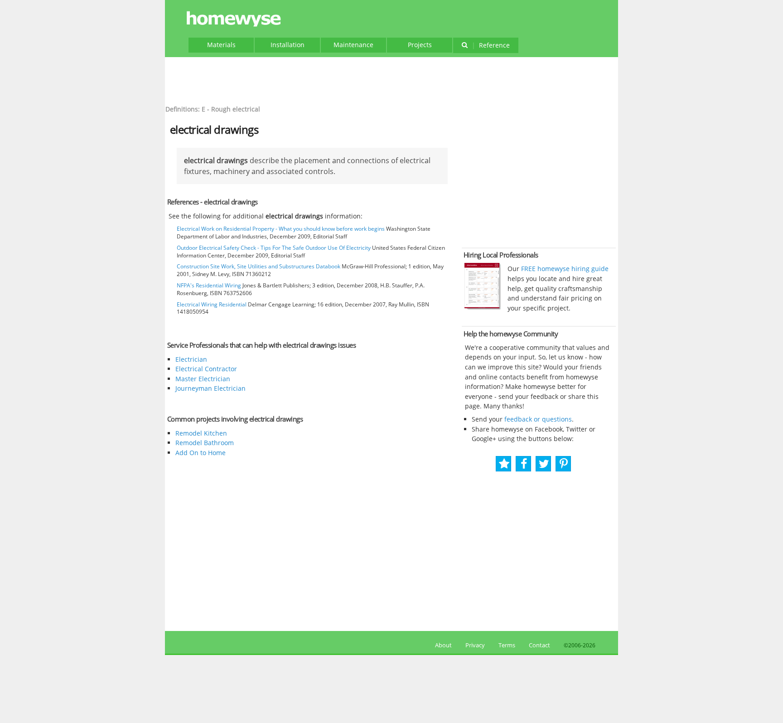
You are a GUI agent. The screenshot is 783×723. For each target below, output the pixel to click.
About (442, 645)
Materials (221, 44)
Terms (506, 645)
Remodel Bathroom (204, 442)
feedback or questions (538, 419)
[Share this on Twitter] (544, 464)
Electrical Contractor (206, 368)
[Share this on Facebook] (524, 464)
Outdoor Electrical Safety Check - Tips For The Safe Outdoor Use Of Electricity (274, 248)
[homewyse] (235, 19)
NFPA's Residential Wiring (209, 285)
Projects (420, 44)
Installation (287, 44)
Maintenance (353, 44)
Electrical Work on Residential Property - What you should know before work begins (281, 229)
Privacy (475, 645)
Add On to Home (200, 452)
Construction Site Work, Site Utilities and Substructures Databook (258, 266)
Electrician (191, 359)
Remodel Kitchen (201, 433)
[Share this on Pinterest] (564, 464)
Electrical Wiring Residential (211, 304)
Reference (491, 45)
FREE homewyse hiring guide (564, 268)
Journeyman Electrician (210, 388)
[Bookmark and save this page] (504, 464)
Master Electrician (202, 378)
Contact (539, 645)
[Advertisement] (391, 79)
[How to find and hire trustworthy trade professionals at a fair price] (482, 307)
